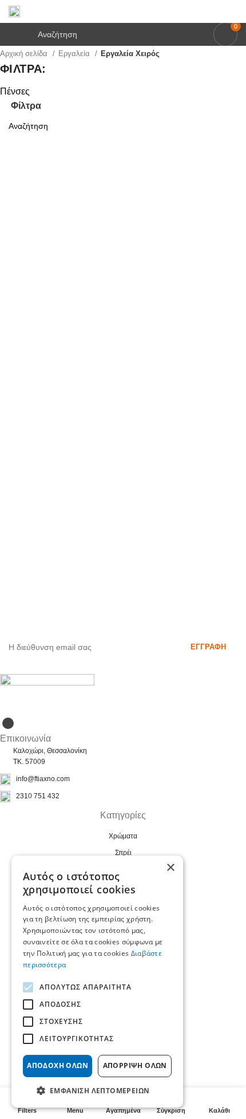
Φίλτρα (26, 106)
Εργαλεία (75, 53)
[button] (97, 1090)
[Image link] (47, 694)
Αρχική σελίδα (25, 53)
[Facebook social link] (8, 723)
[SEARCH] (233, 126)
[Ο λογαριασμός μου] (233, 11)
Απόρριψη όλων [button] (135, 1065)
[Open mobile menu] (13, 34)
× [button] (170, 868)
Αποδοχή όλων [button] (57, 1065)
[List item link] (123, 779)
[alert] (97, 982)
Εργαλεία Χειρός (130, 53)
